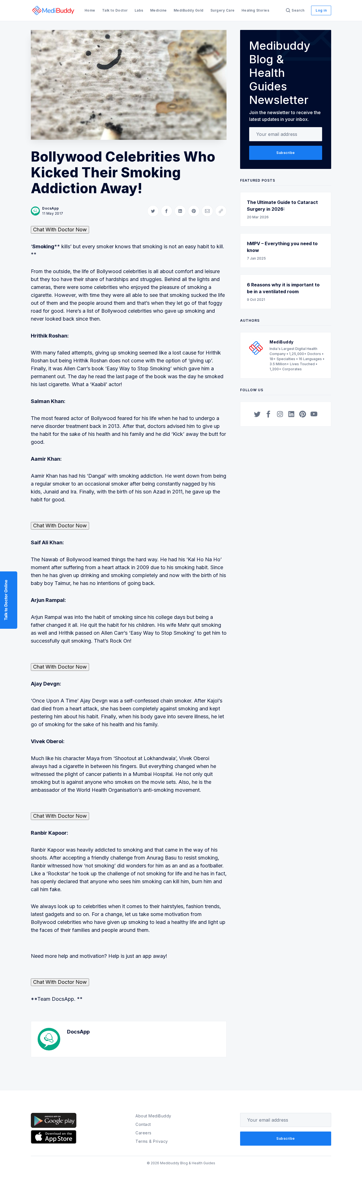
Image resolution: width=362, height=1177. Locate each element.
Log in (321, 10)
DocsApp (50, 208)
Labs (139, 10)
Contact (143, 1124)
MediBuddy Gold (189, 10)
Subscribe (285, 153)
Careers (143, 1132)
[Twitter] (257, 414)
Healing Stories (256, 10)
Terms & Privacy (151, 1141)
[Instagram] (280, 414)
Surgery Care (222, 10)
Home (90, 10)
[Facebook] (268, 414)
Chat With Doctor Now (60, 229)
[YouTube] (314, 414)
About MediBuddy (153, 1115)
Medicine (158, 10)
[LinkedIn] (291, 414)
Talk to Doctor (115, 10)
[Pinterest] (302, 414)
